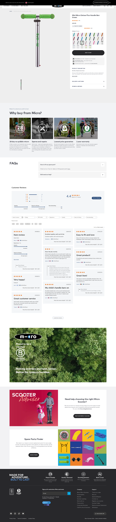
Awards (79, 496)
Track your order (96, 492)
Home (11, 11)
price (17, 224)
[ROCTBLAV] (78, 47)
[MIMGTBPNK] (86, 43)
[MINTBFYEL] (86, 47)
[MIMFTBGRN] (82, 43)
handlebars (27, 224)
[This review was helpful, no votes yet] (35, 269)
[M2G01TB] (102, 43)
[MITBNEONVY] (98, 43)
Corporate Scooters (82, 505)
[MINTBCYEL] (90, 47)
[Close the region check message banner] (109, 2)
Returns (94, 494)
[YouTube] (23, 513)
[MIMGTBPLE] (90, 43)
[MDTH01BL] (90, 34)
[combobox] (30, 217)
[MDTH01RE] (74, 39)
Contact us (95, 498)
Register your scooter (97, 501)
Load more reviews (58, 318)
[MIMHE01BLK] (94, 39)
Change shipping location (101, 2)
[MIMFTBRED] (102, 39)
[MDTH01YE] (86, 34)
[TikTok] (19, 513)
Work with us (80, 501)
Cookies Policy (31, 518)
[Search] (104, 6)
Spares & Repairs (96, 496)
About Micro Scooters (83, 492)
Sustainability (80, 494)
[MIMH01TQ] (82, 39)
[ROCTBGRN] (82, 47)
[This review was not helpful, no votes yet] (38, 269)
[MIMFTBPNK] (74, 43)
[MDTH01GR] (94, 34)
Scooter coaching (81, 498)
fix (32, 224)
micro (36, 224)
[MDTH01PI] (78, 34)
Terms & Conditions (22, 518)
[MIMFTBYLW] (98, 39)
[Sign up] (69, 493)
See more (16, 259)
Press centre (80, 503)
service (21, 224)
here (69, 168)
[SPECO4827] (86, 39)
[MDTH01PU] (82, 34)
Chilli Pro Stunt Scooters (83, 507)
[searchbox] (16, 217)
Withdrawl (95, 507)
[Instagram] (15, 513)
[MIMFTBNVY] (78, 43)
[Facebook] (11, 513)
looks (13, 224)
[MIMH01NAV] (78, 39)
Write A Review (96, 198)
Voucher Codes (96, 503)
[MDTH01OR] (102, 34)
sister (40, 224)
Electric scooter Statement (99, 505)
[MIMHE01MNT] (90, 39)
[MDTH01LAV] (98, 34)
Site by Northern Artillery (100, 518)
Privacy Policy (13, 518)
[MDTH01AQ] (74, 34)
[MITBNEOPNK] (94, 43)
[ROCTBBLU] (74, 47)
